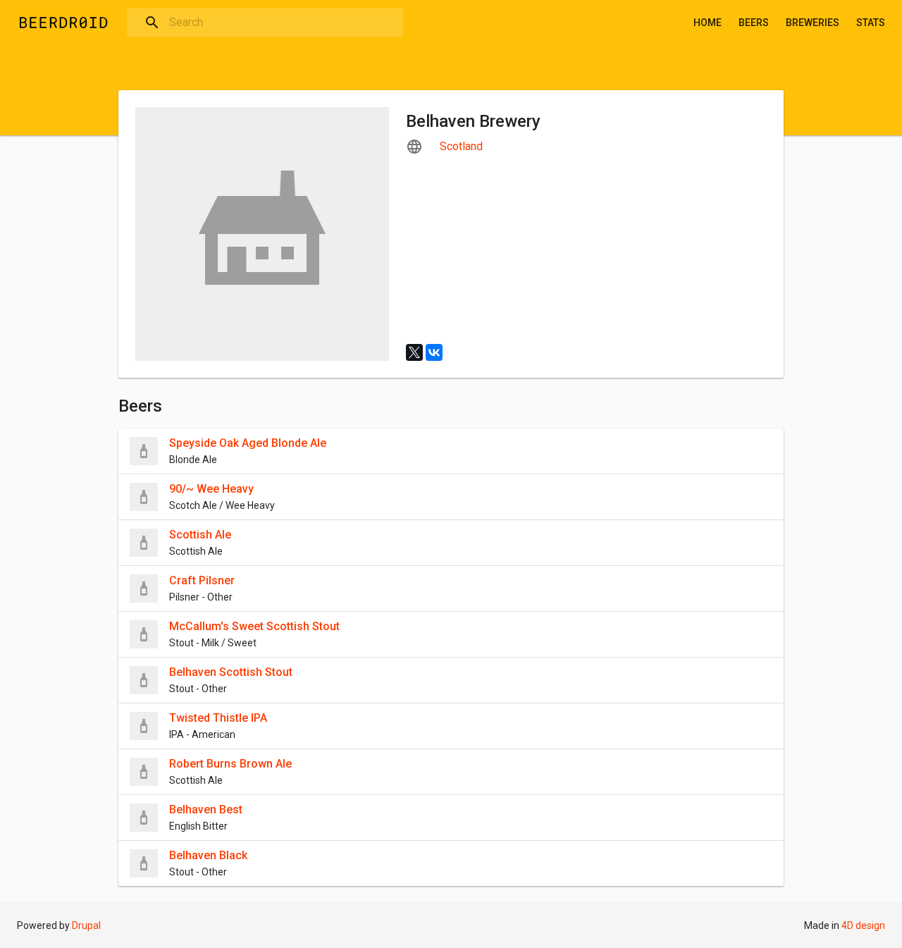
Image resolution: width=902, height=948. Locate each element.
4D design (863, 925)
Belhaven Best (205, 809)
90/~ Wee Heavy (211, 488)
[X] (414, 352)
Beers (754, 22)
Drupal (86, 925)
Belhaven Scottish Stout (230, 672)
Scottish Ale (200, 534)
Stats (870, 22)
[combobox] (265, 22)
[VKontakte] (434, 352)
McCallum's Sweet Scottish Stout (254, 626)
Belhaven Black (208, 855)
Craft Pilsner (202, 580)
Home (707, 22)
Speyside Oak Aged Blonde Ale (247, 443)
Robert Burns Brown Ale (230, 763)
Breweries (812, 22)
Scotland (461, 146)
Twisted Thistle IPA (218, 718)
